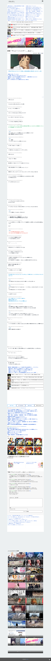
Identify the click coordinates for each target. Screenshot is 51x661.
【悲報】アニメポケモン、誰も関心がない (14, 78)
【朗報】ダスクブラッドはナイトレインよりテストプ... (16, 16)
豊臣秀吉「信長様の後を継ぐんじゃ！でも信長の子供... (16, 12)
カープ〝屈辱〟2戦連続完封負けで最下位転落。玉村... (15, 15)
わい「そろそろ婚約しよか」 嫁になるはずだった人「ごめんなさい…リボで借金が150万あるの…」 (24, 516)
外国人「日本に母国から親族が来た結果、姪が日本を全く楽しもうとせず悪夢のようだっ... (22, 429)
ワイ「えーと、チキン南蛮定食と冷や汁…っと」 (16, 518)
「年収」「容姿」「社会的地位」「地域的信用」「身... (34, 11)
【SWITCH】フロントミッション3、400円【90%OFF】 (16, 430)
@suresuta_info (24, 426)
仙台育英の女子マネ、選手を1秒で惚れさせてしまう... (15, 11)
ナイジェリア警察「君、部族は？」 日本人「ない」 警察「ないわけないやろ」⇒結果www (22, 520)
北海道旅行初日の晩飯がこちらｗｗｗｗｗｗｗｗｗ (15, 17)
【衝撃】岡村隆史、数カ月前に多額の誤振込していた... (34, 8)
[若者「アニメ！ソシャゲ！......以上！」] (30, 405)
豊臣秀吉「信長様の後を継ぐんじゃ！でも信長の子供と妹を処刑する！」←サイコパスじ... (23, 367)
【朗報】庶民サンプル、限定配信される (14, 523)
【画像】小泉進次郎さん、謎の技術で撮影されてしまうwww (17, 434)
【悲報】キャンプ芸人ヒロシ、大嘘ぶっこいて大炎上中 (17, 371)
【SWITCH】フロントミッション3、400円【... (33, 15)
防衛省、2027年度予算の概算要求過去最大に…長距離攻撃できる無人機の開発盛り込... (21, 424)
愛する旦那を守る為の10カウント (12, 7)
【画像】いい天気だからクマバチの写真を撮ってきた (16, 420)
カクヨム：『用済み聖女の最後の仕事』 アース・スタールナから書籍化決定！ (20, 515)
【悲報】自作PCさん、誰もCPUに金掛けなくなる (33, 7)
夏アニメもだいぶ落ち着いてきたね (31, 20)
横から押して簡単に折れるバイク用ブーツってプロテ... (16, 13)
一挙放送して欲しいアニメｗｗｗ (13, 74)
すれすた (12, 1)
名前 (10, 507)
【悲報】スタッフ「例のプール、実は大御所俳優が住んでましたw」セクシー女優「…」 (23, 372)
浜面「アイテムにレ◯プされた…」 (31, 17)
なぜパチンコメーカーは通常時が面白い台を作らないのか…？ (17, 412)
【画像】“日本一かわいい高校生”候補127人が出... (33, 9)
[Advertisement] (25, 89)
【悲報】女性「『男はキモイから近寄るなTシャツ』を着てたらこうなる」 (20, 368)
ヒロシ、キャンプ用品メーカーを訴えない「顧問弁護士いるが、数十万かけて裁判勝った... (22, 421)
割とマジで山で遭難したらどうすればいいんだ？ (16, 524)
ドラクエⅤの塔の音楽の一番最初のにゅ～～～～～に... (16, 8)
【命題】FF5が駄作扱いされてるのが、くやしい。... (34, 12)
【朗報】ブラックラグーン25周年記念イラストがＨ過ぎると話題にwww (20, 369)
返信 (30, 474)
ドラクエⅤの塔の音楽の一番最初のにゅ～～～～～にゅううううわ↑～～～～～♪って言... (22, 409)
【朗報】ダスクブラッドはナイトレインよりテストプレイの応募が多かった (20, 413)
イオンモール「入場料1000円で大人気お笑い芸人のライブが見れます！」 (20, 522)
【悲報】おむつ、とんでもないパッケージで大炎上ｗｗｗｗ (17, 519)
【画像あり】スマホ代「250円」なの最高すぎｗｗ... (34, 13)
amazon (23, 436)
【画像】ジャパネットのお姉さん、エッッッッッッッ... (16, 9)
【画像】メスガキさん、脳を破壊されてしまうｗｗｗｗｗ (17, 417)
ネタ (40, 53)
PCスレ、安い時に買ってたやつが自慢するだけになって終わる (18, 79)
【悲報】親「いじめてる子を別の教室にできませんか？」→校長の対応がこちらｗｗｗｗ (22, 76)
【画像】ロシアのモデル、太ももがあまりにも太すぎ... (16, 20)
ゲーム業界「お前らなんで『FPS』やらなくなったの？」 (17, 75)
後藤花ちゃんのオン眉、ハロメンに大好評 (32, 16)
